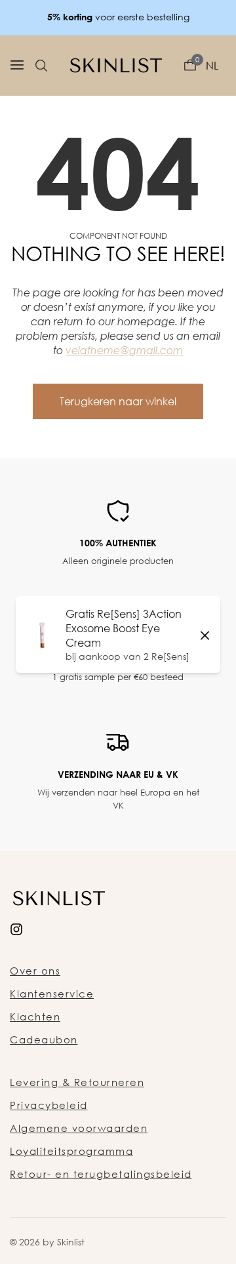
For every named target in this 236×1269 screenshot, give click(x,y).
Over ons (35, 971)
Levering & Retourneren (77, 1082)
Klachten (35, 1016)
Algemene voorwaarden (79, 1128)
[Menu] (17, 65)
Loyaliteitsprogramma (71, 1151)
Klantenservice (52, 993)
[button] (41, 65)
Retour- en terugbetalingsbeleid (101, 1174)
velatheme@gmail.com (124, 350)
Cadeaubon (44, 1039)
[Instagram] (16, 928)
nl (212, 65)
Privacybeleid (49, 1105)
